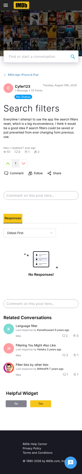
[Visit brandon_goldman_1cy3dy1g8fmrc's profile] (8, 368)
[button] (6, 152)
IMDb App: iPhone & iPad (23, 74)
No (16, 403)
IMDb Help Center (35, 444)
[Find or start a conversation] (73, 56)
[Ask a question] (71, 463)
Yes (40, 403)
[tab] (12, 218)
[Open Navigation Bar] (6, 5)
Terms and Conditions (37, 452)
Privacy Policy (32, 448)
